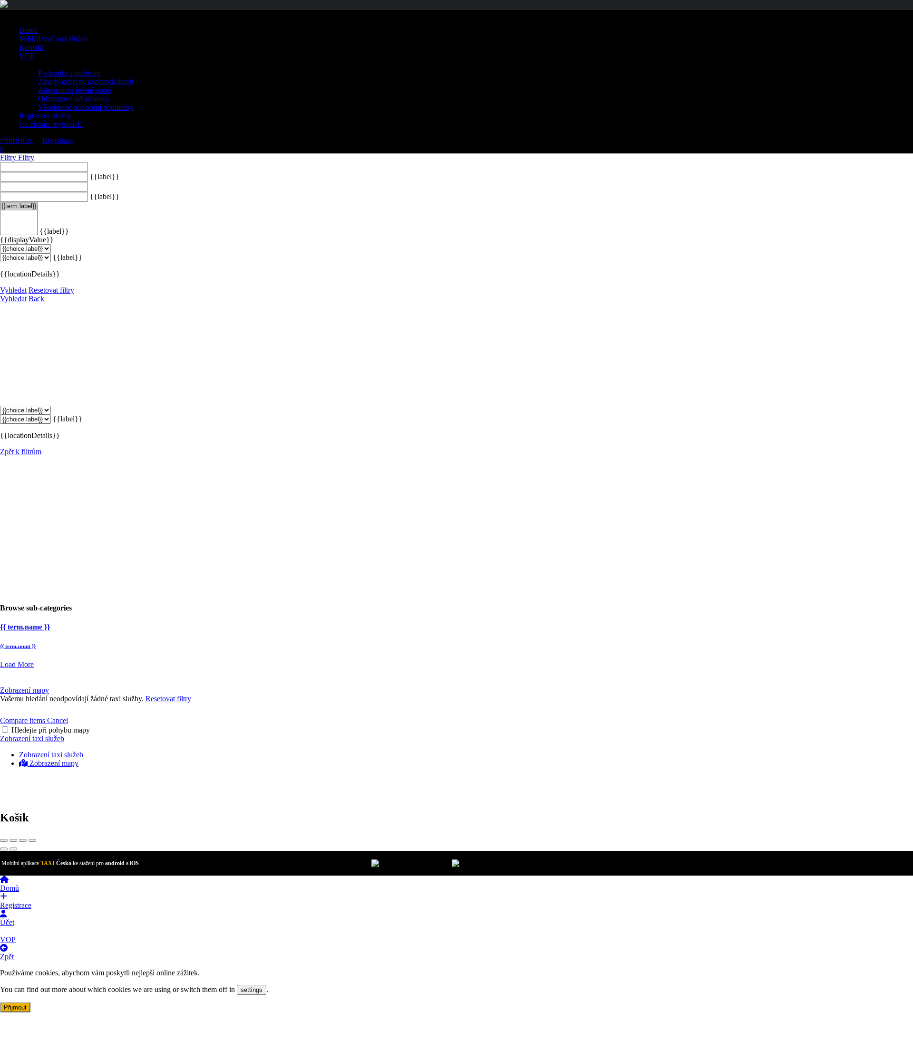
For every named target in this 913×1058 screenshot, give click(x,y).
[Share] (13, 840)
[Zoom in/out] (32, 840)
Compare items (23, 720)
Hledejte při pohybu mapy (50, 730)
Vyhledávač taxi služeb (53, 39)
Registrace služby (45, 116)
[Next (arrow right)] (13, 849)
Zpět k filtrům (20, 452)
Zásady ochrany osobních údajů (86, 81)
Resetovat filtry (51, 290)
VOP (27, 56)
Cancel (57, 720)
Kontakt (31, 47)
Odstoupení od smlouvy (74, 99)
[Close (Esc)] (4, 840)
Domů (28, 30)
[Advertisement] (456, 527)
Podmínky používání (69, 73)
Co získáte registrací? (51, 124)
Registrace (58, 140)
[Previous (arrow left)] (4, 849)
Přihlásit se (17, 140)
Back (36, 299)
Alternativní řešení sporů (75, 90)
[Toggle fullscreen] (23, 840)
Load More (17, 664)
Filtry (9, 157)
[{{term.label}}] (18, 206)
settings (251, 989)
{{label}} (104, 176)
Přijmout (15, 1007)
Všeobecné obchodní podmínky (86, 107)
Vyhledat (13, 290)
